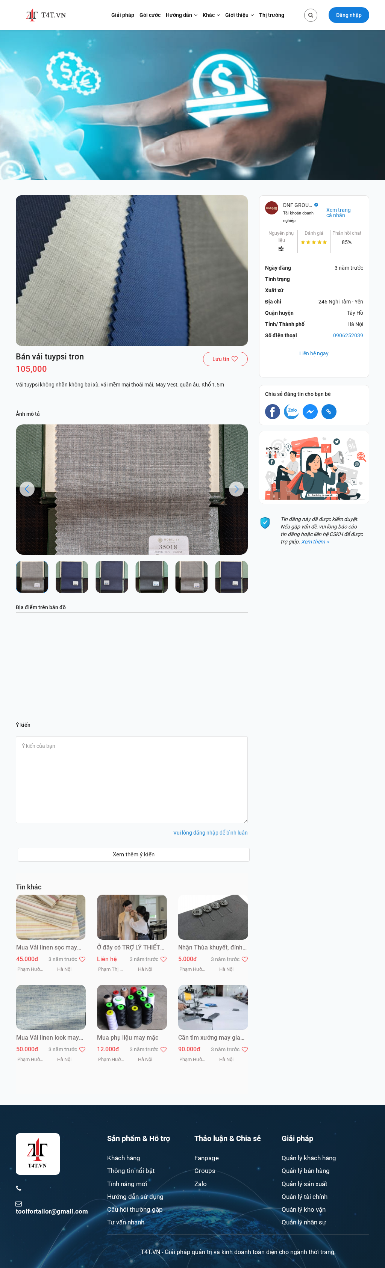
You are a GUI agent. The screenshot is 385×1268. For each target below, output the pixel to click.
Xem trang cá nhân (338, 212)
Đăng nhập (349, 15)
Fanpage (206, 1158)
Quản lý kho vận (304, 1209)
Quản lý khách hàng (309, 1158)
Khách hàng (123, 1158)
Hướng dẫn (179, 15)
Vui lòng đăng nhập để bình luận (210, 833)
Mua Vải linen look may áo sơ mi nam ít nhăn (47, 1038)
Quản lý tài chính (304, 1196)
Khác (209, 15)
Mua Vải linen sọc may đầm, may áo (46, 948)
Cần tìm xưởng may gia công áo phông (209, 1038)
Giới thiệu (237, 15)
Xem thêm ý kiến (134, 854)
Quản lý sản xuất (304, 1184)
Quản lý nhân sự (304, 1222)
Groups (204, 1170)
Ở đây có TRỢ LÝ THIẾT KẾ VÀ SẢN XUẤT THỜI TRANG (128, 948)
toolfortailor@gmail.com (52, 1211)
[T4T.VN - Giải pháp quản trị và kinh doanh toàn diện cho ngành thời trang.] (46, 15)
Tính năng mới (127, 1184)
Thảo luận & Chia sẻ (227, 1138)
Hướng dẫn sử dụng (135, 1196)
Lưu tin (220, 359)
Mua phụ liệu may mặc (127, 1037)
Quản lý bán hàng (306, 1170)
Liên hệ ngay (314, 353)
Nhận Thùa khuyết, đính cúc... (210, 948)
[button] (27, 489)
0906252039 (348, 335)
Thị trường (271, 15)
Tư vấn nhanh (125, 1222)
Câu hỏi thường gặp (135, 1209)
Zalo (200, 1184)
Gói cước (150, 15)
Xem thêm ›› (315, 542)
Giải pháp (122, 15)
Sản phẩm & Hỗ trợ (138, 1138)
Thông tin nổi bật (131, 1170)
